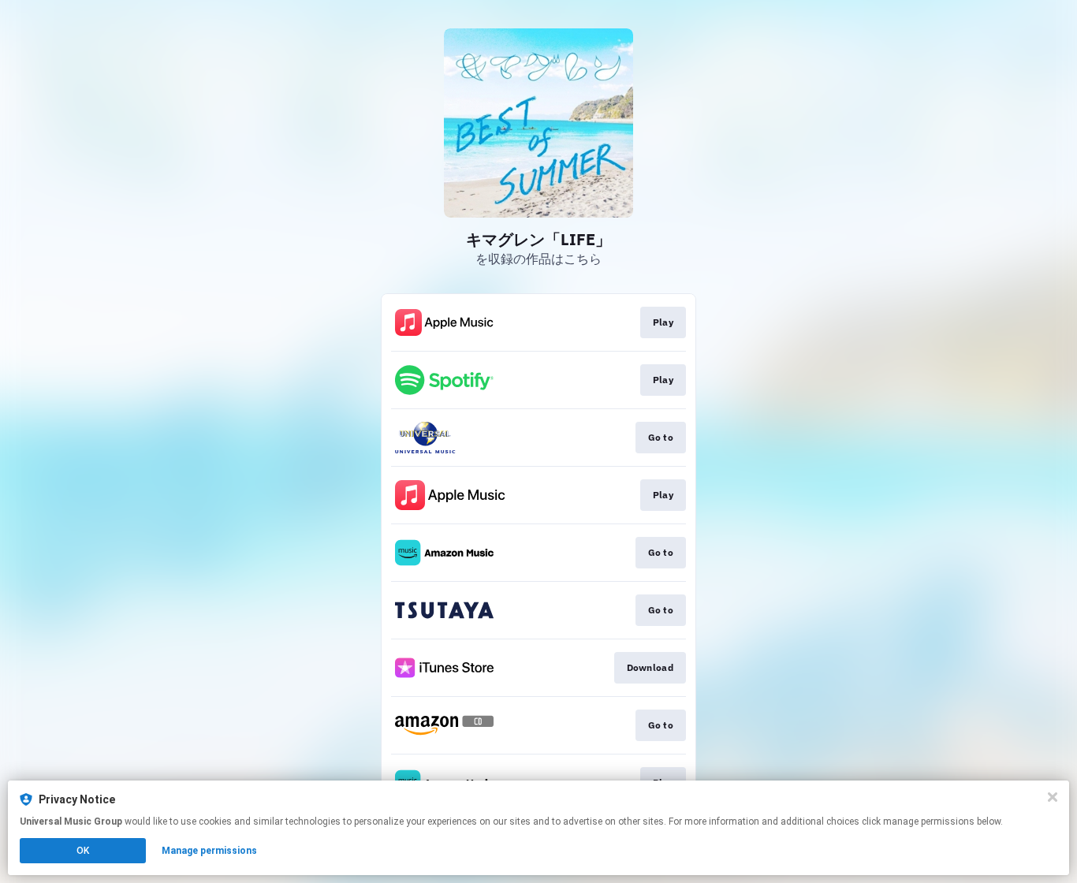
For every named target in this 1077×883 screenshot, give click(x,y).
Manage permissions (209, 850)
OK (82, 850)
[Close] (1052, 797)
